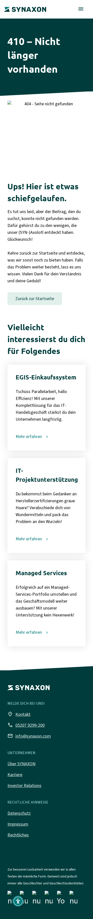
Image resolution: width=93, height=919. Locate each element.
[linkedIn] (36, 899)
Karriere (14, 775)
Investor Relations (24, 785)
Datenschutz (19, 813)
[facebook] (11, 899)
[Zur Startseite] (25, 6)
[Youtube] (61, 899)
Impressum (17, 824)
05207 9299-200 (26, 725)
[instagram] (24, 899)
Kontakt (19, 714)
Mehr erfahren (29, 436)
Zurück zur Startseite (34, 299)
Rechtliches (18, 835)
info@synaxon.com (29, 736)
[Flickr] (49, 899)
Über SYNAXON (21, 764)
